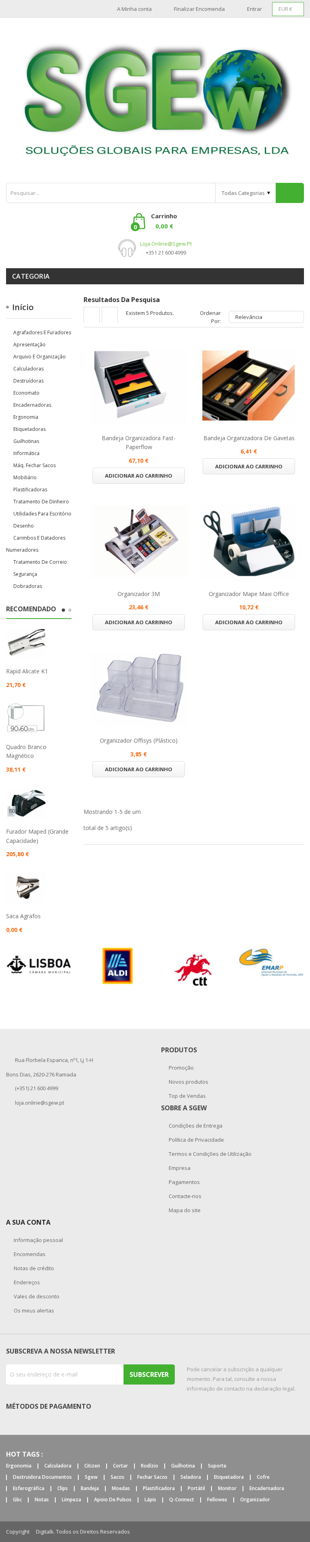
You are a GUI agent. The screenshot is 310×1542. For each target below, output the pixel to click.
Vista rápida (139, 387)
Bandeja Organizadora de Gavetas (249, 438)
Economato (26, 392)
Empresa (179, 1168)
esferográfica (28, 1488)
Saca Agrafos (23, 916)
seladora (190, 1477)
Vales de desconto (36, 1296)
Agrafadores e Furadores (42, 332)
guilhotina (183, 1466)
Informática (26, 453)
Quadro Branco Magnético (26, 751)
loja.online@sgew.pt (166, 243)
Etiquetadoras (29, 429)
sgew (91, 1477)
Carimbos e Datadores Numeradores (35, 543)
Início (23, 307)
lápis (150, 1500)
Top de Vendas (187, 1095)
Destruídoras (28, 380)
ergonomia (18, 1466)
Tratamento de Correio (40, 562)
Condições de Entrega (195, 1125)
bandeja (90, 1488)
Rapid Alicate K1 (27, 671)
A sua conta (28, 1222)
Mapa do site (184, 1210)
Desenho (23, 525)
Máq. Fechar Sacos (34, 465)
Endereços (26, 1282)
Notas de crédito (33, 1268)
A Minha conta (134, 8)
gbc (17, 1500)
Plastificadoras (30, 489)
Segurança (25, 574)
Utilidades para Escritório (42, 513)
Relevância (265, 317)
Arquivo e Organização (39, 356)
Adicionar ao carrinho (138, 475)
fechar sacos (152, 1477)
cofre (263, 1477)
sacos (117, 1477)
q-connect (181, 1500)
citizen (92, 1466)
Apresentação (29, 344)
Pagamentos (184, 1182)
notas (42, 1500)
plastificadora (159, 1488)
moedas (121, 1488)
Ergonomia (25, 417)
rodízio (149, 1466)
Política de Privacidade (196, 1139)
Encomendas (29, 1254)
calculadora (57, 1466)
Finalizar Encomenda (199, 8)
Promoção (181, 1067)
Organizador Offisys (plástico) (139, 740)
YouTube (301, 1532)
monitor (227, 1488)
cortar (120, 1466)
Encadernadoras (32, 405)
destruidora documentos (42, 1477)
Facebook (282, 1532)
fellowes (217, 1500)
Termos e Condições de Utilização (209, 1153)
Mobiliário (25, 477)
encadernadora (266, 1488)
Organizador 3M (138, 594)
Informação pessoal (38, 1240)
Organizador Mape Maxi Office (249, 594)
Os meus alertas (33, 1310)
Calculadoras (28, 368)
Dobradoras (27, 586)
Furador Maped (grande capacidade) (37, 836)
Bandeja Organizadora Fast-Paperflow (139, 442)
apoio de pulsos (113, 1500)
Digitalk (45, 1531)
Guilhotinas (26, 441)
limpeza (71, 1500)
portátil (196, 1488)
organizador (255, 1500)
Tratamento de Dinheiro (41, 501)
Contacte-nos (184, 1196)
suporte (217, 1466)
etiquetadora (229, 1477)
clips (62, 1488)
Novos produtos (188, 1081)
